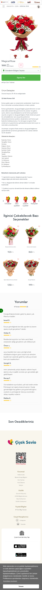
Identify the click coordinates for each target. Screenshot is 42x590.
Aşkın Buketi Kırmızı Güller (10, 279)
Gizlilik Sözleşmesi (21, 501)
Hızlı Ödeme (21, 482)
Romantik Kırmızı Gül (10, 247)
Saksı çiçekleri (17, 205)
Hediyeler (34, 204)
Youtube (22, 524)
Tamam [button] (21, 586)
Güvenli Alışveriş (21, 493)
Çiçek (16, 6)
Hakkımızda (21, 474)
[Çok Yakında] (20, 545)
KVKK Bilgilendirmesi (21, 496)
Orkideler (8, 204)
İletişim (21, 485)
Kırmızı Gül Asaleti (31, 247)
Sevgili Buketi (31, 279)
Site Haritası (21, 480)
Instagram (23, 520)
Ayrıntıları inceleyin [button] (10, 581)
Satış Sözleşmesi (21, 499)
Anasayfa (10, 6)
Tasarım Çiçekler (25, 205)
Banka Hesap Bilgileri (21, 477)
